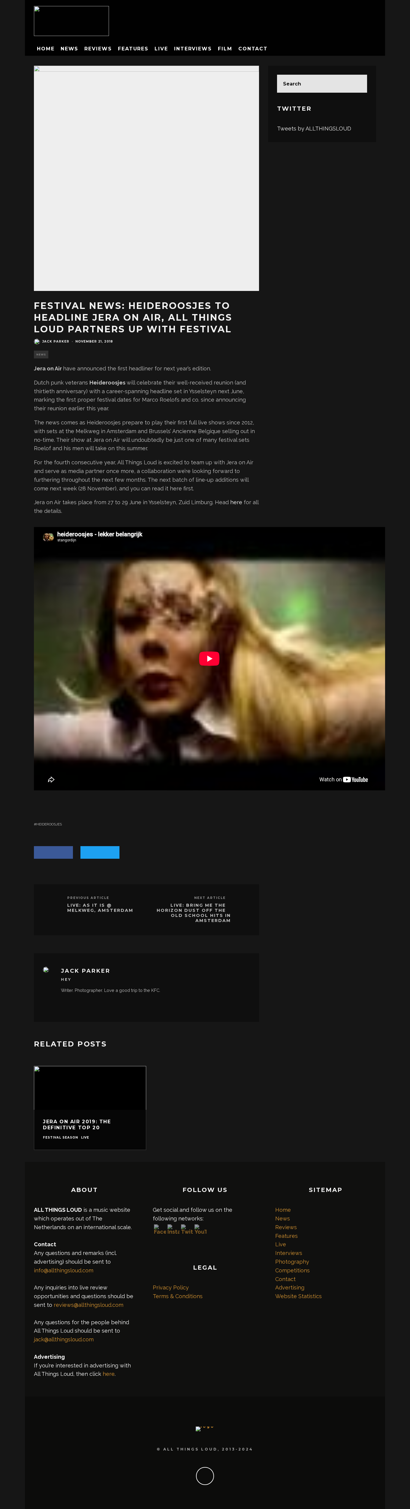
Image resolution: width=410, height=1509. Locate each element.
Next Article (210, 898)
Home (46, 49)
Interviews (193, 49)
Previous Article (88, 898)
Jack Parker (55, 341)
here (236, 502)
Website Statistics (298, 1296)
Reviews (98, 49)
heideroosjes (49, 824)
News (70, 49)
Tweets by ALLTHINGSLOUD (314, 128)
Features (133, 49)
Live (161, 49)
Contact (253, 49)
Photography (292, 1262)
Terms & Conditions (178, 1296)
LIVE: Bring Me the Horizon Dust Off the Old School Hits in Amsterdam (194, 913)
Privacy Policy (171, 1287)
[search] (358, 84)
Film (225, 49)
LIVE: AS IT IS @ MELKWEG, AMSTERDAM (100, 908)
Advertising (289, 1287)
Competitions (292, 1270)
